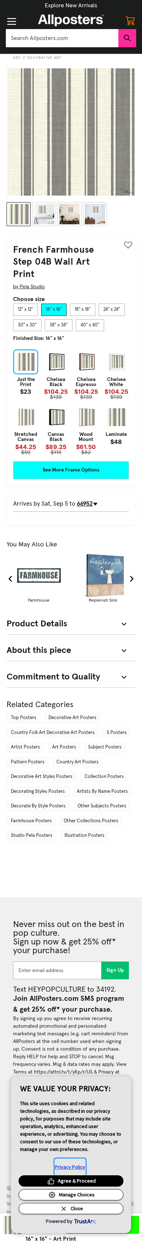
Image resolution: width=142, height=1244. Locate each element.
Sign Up (115, 970)
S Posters (117, 732)
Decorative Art (44, 58)
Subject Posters (105, 747)
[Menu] (11, 21)
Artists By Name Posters (102, 791)
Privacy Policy (70, 1167)
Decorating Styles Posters (38, 791)
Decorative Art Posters (72, 717)
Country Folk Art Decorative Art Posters (53, 732)
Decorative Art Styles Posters (41, 776)
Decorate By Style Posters (38, 806)
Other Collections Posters (91, 821)
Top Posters (23, 717)
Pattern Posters (27, 762)
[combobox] (62, 38)
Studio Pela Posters (31, 835)
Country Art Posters (77, 762)
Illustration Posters (84, 835)
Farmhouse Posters (31, 821)
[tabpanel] (71, 402)
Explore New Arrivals (71, 5)
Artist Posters (25, 747)
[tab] (25, 310)
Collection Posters (104, 776)
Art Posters (64, 747)
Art (17, 58)
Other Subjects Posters (102, 806)
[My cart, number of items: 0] (130, 20)
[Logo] (71, 20)
